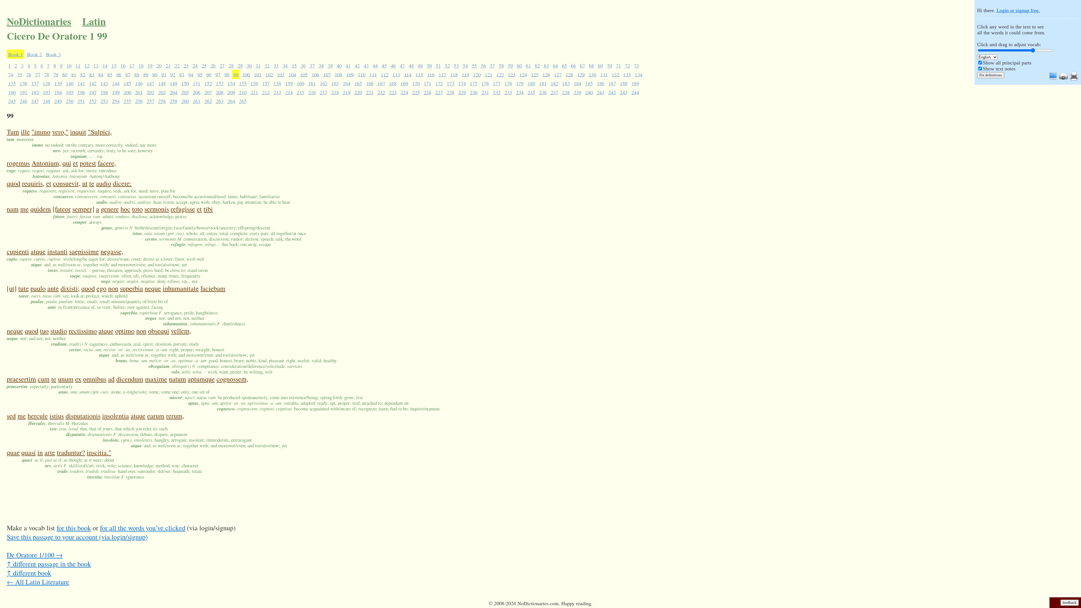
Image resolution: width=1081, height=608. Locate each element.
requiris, (33, 183)
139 (58, 83)
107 (327, 74)
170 (416, 83)
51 (438, 65)
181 (543, 83)
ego (101, 288)
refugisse (183, 208)
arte (49, 452)
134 (638, 74)
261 (196, 101)
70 (609, 65)
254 (116, 101)
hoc (125, 208)
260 (185, 101)
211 (254, 92)
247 (35, 101)
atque (38, 251)
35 (294, 65)
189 (635, 83)
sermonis (156, 208)
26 (213, 65)
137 (35, 83)
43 (366, 65)
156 (254, 83)
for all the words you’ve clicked (142, 527)
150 (185, 83)
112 (384, 74)
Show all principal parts (1007, 63)
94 (190, 74)
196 (81, 92)
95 (199, 74)
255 (127, 101)
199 (116, 92)
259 (173, 101)
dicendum (129, 378)
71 (618, 65)
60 (519, 65)
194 (58, 92)
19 (150, 65)
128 (569, 74)
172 (439, 83)
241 (600, 92)
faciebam (212, 288)
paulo (38, 288)
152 (208, 83)
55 (474, 65)
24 (195, 65)
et (75, 162)
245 (12, 101)
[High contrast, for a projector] (1063, 79)
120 (477, 74)
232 (497, 92)
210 (243, 92)
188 (623, 83)
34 (285, 65)
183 (566, 83)
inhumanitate (181, 288)
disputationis (83, 415)
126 (546, 74)
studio (58, 330)
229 (462, 92)
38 (321, 65)
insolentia (115, 415)
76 (28, 74)
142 (93, 83)
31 (258, 65)
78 (46, 74)
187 (612, 83)
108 (338, 74)
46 (393, 65)
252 (93, 101)
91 (163, 74)
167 (381, 83)
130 (592, 74)
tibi (208, 208)
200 (127, 92)
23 (186, 65)
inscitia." (99, 452)
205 (185, 92)
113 (396, 74)
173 (450, 83)
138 (46, 83)
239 (577, 92)
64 (555, 65)
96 (208, 74)
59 (510, 65)
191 (23, 92)
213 (277, 92)
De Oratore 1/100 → (35, 554)
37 (312, 65)
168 (393, 83)
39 (330, 65)
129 (581, 74)
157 (266, 83)
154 (231, 83)
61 (528, 65)
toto (137, 208)
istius (57, 415)
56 (483, 65)
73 (636, 65)
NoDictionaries (39, 21)
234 (520, 92)
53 (456, 65)
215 (300, 92)
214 (289, 92)
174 (462, 83)
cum (44, 378)
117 (442, 74)
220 (358, 92)
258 (162, 101)
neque (153, 288)
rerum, (175, 415)
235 (531, 92)
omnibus (94, 378)
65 (564, 65)
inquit (78, 131)
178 (508, 83)
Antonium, (46, 162)
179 (520, 83)
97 (217, 74)
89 (145, 74)
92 (172, 74)
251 (81, 101)
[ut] (12, 288)
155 (243, 83)
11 (78, 65)
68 (591, 65)
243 (623, 92)
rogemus (18, 162)
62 (537, 65)
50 (429, 65)
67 (582, 65)
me (24, 208)
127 (558, 74)
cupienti (18, 251)
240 (589, 92)
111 (373, 74)
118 (454, 74)
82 (82, 74)
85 (109, 74)
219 (346, 92)
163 (335, 83)
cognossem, (232, 378)
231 (485, 92)
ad (111, 378)
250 (69, 101)
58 (501, 65)
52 (447, 65)
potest (88, 162)
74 (10, 74)
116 (431, 74)
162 (323, 83)
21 (168, 65)
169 (404, 83)
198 (104, 92)
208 (220, 92)
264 (231, 101)
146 (139, 83)
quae (13, 452)
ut (85, 183)
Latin (94, 21)
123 (511, 74)
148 (162, 83)
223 (393, 92)
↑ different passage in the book (49, 563)
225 (416, 92)
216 (312, 92)
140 (69, 83)
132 (615, 74)
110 (361, 74)
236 (543, 92)
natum (177, 378)
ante (53, 288)
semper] (83, 208)
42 (357, 65)
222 (381, 92)
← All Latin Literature (38, 581)
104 (292, 74)
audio (103, 183)
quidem (40, 208)
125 (535, 74)
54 (465, 65)
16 (123, 65)
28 (231, 65)
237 (554, 92)
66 (573, 65)
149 (173, 83)
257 (150, 101)
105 (304, 74)
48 (411, 65)
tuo (44, 330)
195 (69, 92)
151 (196, 83)
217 (323, 92)
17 (132, 65)
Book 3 (53, 54)
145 (127, 83)
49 (420, 65)
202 (150, 92)
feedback (1069, 602)
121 (488, 74)
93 (181, 74)
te (91, 183)
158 (277, 83)
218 (335, 92)
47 (402, 65)
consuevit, (67, 183)
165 (358, 83)
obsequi (158, 330)
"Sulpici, (100, 131)
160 (300, 83)
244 (635, 92)
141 (81, 83)
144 (116, 83)
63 (546, 65)
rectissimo (83, 330)
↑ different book (29, 572)
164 (346, 83)
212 (266, 92)
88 (136, 74)
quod (13, 183)
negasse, (111, 251)
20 (159, 65)
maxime (156, 378)
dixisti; (70, 288)
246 (23, 101)
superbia (131, 288)
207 (208, 92)
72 (627, 65)
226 (427, 92)
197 (93, 92)
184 (577, 83)
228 (450, 92)
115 (419, 74)
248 (46, 101)
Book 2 (34, 54)
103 (281, 74)
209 (231, 92)
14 (105, 65)
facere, (107, 162)
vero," (60, 131)
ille (25, 131)
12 (87, 65)
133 (627, 74)
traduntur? (71, 452)
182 (554, 83)
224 (404, 92)
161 (312, 83)
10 (69, 65)
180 (531, 83)
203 (162, 92)
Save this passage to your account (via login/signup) (77, 536)
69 (600, 65)
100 (246, 74)
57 (492, 65)
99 (235, 74)
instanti (57, 251)
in (40, 452)
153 (220, 83)
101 (258, 74)
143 (104, 83)
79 (55, 74)
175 (473, 83)
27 (222, 65)
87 (127, 74)
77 (37, 74)
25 (204, 65)
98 (226, 74)
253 (104, 101)
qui (66, 162)
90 (154, 74)
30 (249, 65)
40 (339, 65)
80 (64, 74)
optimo (125, 330)
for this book (74, 527)
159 (289, 83)
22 (177, 65)
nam (13, 208)
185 (589, 83)
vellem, (181, 330)
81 (73, 74)
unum (65, 378)
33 (276, 65)
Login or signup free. (1018, 10)
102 (269, 74)
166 (370, 83)
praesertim (21, 378)
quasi (28, 452)
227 (439, 92)
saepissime (84, 251)
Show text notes (999, 68)
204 (173, 92)
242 (612, 92)
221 (370, 92)
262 (208, 101)
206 (196, 92)
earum (155, 415)
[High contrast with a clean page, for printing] (1073, 79)
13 (96, 65)
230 (473, 92)
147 (150, 83)
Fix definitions (990, 75)
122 (500, 74)
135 (12, 83)
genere (110, 208)
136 (23, 83)
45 (384, 65)
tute (23, 288)
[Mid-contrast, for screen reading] (1053, 79)
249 (58, 101)
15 (114, 65)
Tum (13, 131)
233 (508, 92)
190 (12, 92)
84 (100, 74)
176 (485, 83)
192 (35, 92)
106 (315, 74)
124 (523, 74)
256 (139, 101)
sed (11, 415)
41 (348, 65)
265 (243, 101)
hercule (38, 415)
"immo (41, 131)
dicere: (122, 183)
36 (303, 65)
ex (78, 378)
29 (240, 65)
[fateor (62, 208)
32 (267, 65)
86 (118, 74)
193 (46, 92)
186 (600, 83)
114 (408, 74)
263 (220, 101)
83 (91, 74)
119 (465, 74)
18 (141, 65)
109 (350, 74)
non (113, 288)
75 (19, 74)
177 (497, 83)
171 (427, 83)
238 (566, 92)
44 (375, 65)
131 (604, 74)
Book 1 (15, 54)
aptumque (201, 378)
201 (139, 92)
